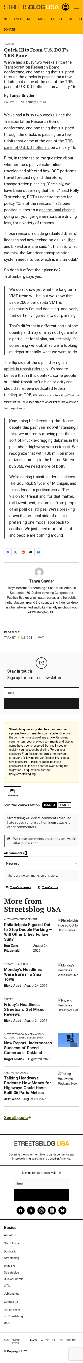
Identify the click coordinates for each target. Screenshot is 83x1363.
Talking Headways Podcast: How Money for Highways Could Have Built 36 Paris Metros (27, 1085)
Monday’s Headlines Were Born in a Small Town (24, 974)
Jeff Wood (12, 1099)
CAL (70, 19)
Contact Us (11, 1301)
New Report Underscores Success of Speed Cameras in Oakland (28, 1048)
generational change (57, 209)
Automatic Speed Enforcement (24, 1037)
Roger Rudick (14, 1059)
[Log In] (65, 7)
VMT (41, 637)
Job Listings (11, 1293)
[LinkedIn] (52, 1210)
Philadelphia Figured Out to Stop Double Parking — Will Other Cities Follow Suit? (28, 932)
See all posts (16, 1117)
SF (61, 19)
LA (53, 19)
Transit (9, 44)
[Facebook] (21, 1210)
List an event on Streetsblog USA (13, 1316)
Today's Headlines (16, 964)
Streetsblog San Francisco (25, 1034)
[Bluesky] (62, 1210)
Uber (71, 240)
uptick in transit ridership (26, 369)
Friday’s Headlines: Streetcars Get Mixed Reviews (24, 1009)
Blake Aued (12, 986)
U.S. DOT (26, 637)
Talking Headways (16, 1073)
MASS (42, 19)
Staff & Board (13, 1243)
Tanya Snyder (22, 95)
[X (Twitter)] (31, 1210)
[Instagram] (41, 1210)
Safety (8, 999)
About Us (10, 1235)
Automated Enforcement (20, 919)
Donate (9, 29)
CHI (80, 19)
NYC (6, 19)
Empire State (23, 19)
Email (10, 692)
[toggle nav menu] (76, 7)
